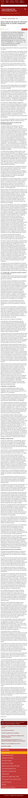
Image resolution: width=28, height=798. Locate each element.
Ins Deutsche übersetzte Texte (9, 768)
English (7, 1)
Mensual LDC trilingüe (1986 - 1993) (10, 776)
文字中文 (4, 784)
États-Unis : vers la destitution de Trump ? (10, 743)
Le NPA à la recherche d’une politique (10, 733)
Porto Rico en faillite (6, 746)
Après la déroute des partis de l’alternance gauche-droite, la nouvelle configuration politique (13, 723)
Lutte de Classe (11, 18)
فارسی (2, 3)
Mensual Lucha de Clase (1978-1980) (10, 766)
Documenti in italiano (7, 760)
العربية (17, 2)
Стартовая (4, 18)
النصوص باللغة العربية (6, 782)
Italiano (11, 1)
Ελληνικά (12, 2)
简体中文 (22, 2)
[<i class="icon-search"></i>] (26, 6)
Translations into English (7, 758)
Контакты (7, 795)
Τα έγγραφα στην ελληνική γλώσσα (11, 779)
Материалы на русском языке (9, 771)
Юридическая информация (16, 795)
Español (16, 1)
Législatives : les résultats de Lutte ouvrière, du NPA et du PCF (13, 727)
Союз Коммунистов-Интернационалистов (9, 10)
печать (25, 29)
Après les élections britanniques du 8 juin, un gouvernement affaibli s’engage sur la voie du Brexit (13, 740)
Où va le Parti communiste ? (7, 730)
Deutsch (21, 1)
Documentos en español (7, 763)
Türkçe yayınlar (5, 774)
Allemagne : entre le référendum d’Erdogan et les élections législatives (12, 736)
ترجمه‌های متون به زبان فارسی (8, 787)
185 (17, 18)
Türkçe (7, 2)
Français (2, 1)
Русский (2, 2)
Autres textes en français (7, 755)
